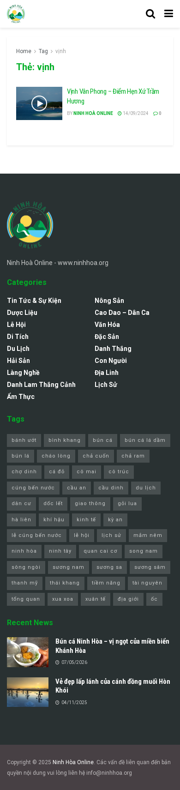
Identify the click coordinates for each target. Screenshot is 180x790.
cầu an (76, 488)
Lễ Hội (16, 324)
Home (23, 51)
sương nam (68, 567)
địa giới (128, 599)
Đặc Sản (107, 336)
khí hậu (54, 520)
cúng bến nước (33, 488)
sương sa (109, 567)
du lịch (146, 488)
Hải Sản (18, 360)
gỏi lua (127, 504)
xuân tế (95, 599)
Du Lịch (18, 348)
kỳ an (115, 520)
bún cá (103, 440)
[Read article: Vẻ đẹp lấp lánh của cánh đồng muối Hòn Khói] (27, 692)
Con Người (111, 360)
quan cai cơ (100, 551)
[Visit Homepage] (16, 14)
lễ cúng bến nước (37, 535)
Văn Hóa (107, 324)
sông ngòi (26, 567)
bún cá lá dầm (145, 440)
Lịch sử (106, 384)
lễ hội (82, 535)
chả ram (133, 456)
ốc (154, 599)
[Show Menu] (168, 14)
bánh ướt (24, 440)
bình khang (64, 440)
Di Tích (18, 336)
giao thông (90, 504)
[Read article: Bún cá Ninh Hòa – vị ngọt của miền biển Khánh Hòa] (27, 652)
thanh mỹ (25, 583)
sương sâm (150, 567)
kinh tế (86, 520)
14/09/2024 (135, 113)
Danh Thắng (113, 348)
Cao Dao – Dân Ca (122, 312)
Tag (43, 51)
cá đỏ (57, 472)
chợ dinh (24, 472)
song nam (143, 551)
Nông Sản (109, 300)
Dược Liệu (22, 312)
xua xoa (62, 599)
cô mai (86, 472)
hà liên (21, 520)
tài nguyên (147, 583)
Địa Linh (107, 372)
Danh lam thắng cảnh (41, 384)
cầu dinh (111, 488)
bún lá (21, 456)
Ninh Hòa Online (73, 762)
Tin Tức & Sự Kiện (34, 300)
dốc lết (53, 504)
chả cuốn (96, 456)
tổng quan (26, 599)
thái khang (65, 583)
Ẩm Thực (21, 396)
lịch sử (111, 535)
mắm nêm (147, 535)
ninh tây (60, 551)
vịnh (60, 51)
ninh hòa (24, 551)
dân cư (21, 504)
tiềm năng (106, 583)
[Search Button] (150, 14)
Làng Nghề (23, 372)
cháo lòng (56, 456)
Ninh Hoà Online (93, 113)
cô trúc (118, 472)
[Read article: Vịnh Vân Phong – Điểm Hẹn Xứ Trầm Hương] (39, 103)
